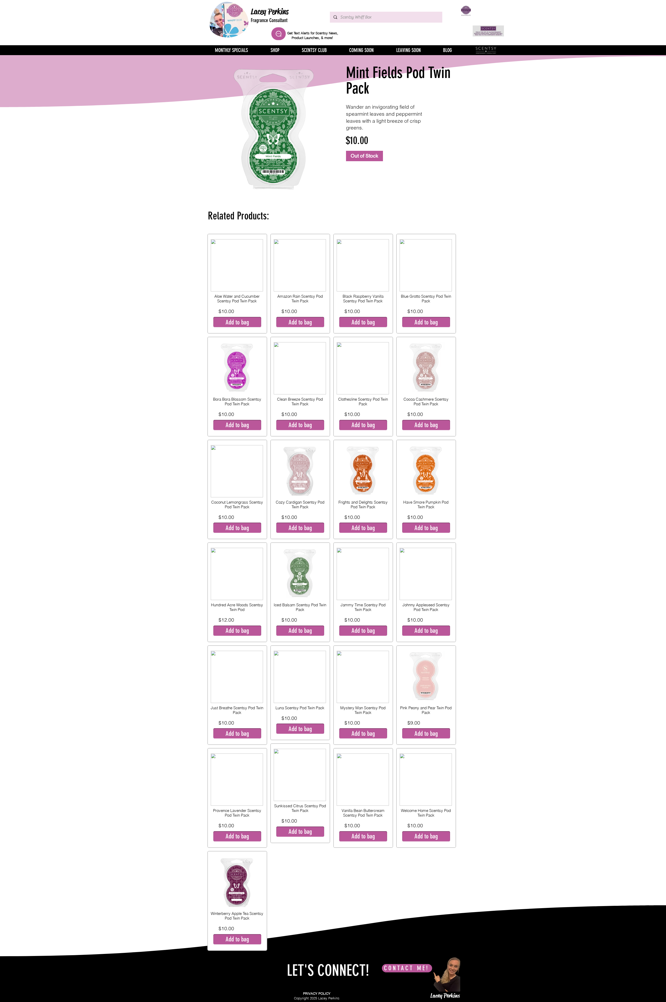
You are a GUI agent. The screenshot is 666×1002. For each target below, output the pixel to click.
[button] (300, 631)
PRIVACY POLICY (316, 993)
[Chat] (278, 33)
